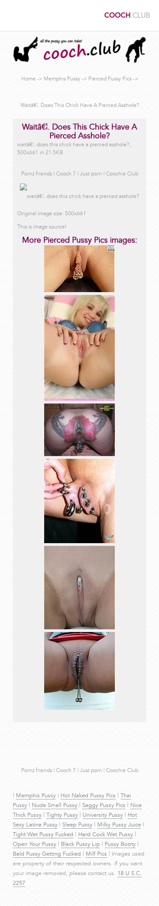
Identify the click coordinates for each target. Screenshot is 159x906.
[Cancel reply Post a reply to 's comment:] (79, 455)
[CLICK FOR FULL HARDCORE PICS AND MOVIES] (79, 291)
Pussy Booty (120, 844)
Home (28, 79)
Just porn (91, 174)
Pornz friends (36, 174)
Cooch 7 (66, 174)
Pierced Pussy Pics (110, 79)
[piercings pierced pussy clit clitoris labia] (79, 542)
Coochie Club (122, 174)
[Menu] (11, 15)
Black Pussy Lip (80, 844)
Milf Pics (96, 854)
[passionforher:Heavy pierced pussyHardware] (79, 708)
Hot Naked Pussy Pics (88, 796)
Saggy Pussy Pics (103, 806)
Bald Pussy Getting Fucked (47, 854)
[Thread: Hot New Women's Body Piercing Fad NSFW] (79, 628)
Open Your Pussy (34, 844)
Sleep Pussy (77, 825)
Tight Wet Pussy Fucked (43, 835)
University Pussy (103, 815)
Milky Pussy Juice (119, 825)
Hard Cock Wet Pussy (105, 835)
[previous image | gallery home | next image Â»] (79, 399)
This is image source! (41, 227)
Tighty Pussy (62, 815)
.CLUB (127, 16)
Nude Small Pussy (54, 806)
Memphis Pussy (62, 79)
